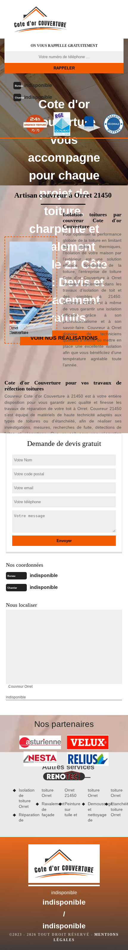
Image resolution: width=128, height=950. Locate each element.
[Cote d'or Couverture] (40, 19)
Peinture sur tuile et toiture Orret (82, 802)
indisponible (38, 85)
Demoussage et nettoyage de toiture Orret (105, 805)
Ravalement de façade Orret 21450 (59, 802)
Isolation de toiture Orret (25, 798)
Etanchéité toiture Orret (117, 809)
